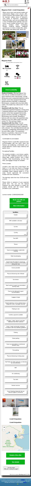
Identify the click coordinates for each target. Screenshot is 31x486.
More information (18, 206)
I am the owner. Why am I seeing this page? (11, 468)
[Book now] (29, 8)
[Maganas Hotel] (9, 35)
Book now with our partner (19, 200)
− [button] (4, 430)
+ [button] (4, 427)
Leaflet (19, 450)
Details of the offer (15, 455)
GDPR (24, 482)
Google (23, 479)
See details (15, 462)
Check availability (11, 90)
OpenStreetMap (25, 450)
